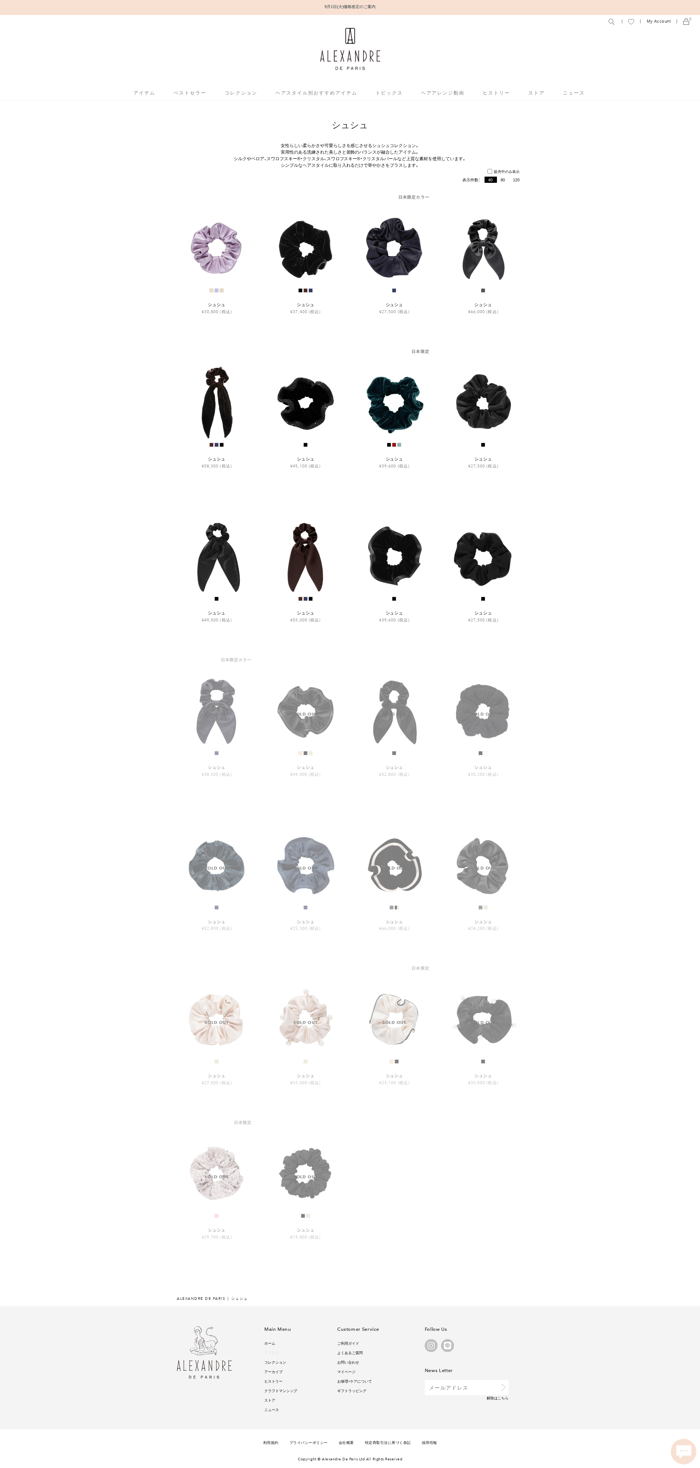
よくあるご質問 (350, 1352)
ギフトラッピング (351, 1390)
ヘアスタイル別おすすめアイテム (316, 92)
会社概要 (346, 1442)
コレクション (275, 1362)
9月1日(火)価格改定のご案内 (350, 6)
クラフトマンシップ (280, 1390)
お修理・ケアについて (354, 1381)
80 (503, 180)
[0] (686, 21)
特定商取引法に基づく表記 (388, 1442)
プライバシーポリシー (308, 1442)
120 (516, 180)
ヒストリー (496, 92)
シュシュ (216, 304)
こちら (503, 1397)
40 (490, 180)
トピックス (389, 92)
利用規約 (271, 1442)
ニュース (574, 92)
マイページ (346, 1371)
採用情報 (429, 1442)
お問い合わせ (348, 1362)
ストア (536, 92)
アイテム (271, 1352)
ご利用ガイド (348, 1343)
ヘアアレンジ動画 (443, 92)
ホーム (269, 1343)
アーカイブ (273, 1371)
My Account (659, 21)
